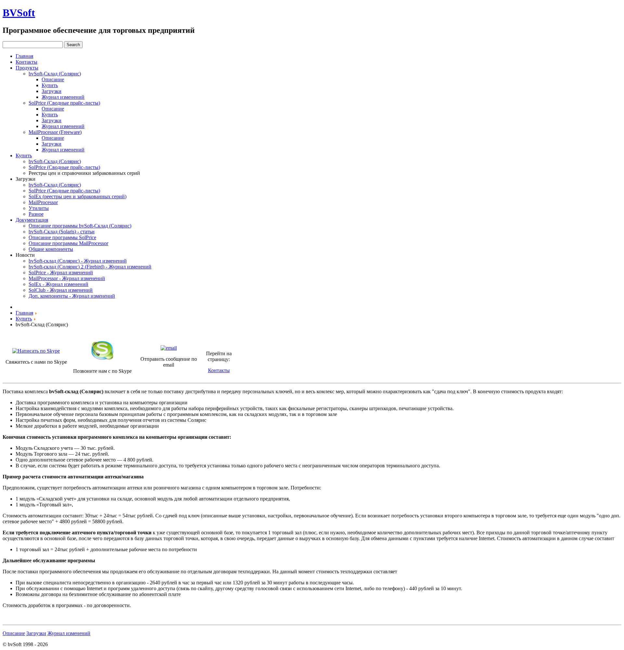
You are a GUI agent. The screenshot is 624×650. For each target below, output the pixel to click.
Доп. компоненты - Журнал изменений (72, 296)
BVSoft (19, 13)
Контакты (26, 62)
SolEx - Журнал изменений (58, 284)
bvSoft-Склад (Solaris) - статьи (62, 231)
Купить (50, 85)
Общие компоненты (51, 249)
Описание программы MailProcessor (68, 243)
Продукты (27, 68)
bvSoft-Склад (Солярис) (55, 73)
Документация (32, 220)
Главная (24, 56)
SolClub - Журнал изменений (61, 290)
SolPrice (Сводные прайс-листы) (64, 103)
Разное (36, 214)
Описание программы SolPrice (62, 237)
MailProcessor (43, 202)
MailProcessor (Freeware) (55, 132)
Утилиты (39, 208)
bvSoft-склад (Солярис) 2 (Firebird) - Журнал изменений (90, 266)
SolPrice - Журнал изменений (61, 272)
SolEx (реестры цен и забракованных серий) (77, 196)
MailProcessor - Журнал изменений (67, 278)
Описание (53, 79)
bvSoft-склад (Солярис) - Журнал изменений (78, 261)
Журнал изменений (63, 97)
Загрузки (51, 91)
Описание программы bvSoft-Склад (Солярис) (80, 225)
